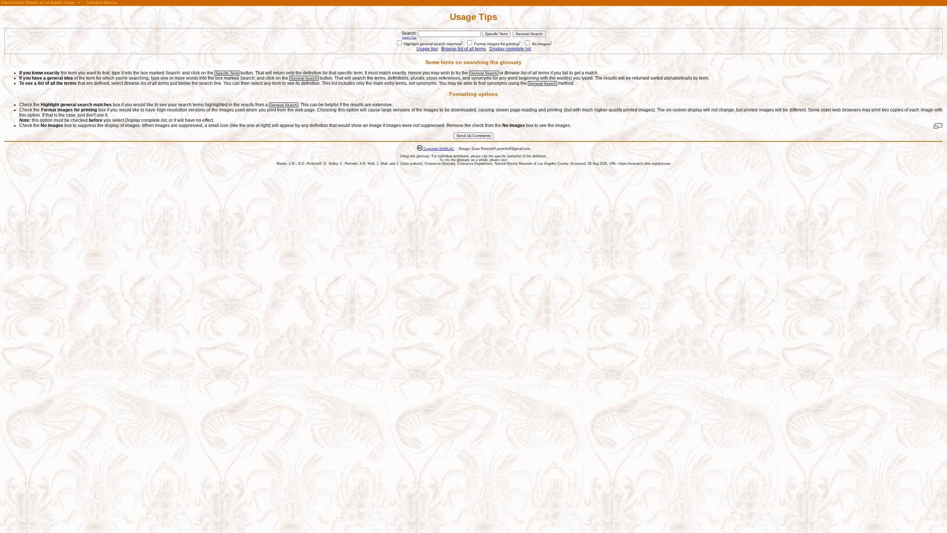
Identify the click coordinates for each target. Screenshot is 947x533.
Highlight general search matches (432, 44)
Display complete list (510, 48)
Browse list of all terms (463, 48)
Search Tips (409, 37)
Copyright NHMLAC (438, 149)
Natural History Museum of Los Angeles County (38, 2)
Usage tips (427, 48)
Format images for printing (496, 44)
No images (540, 44)
